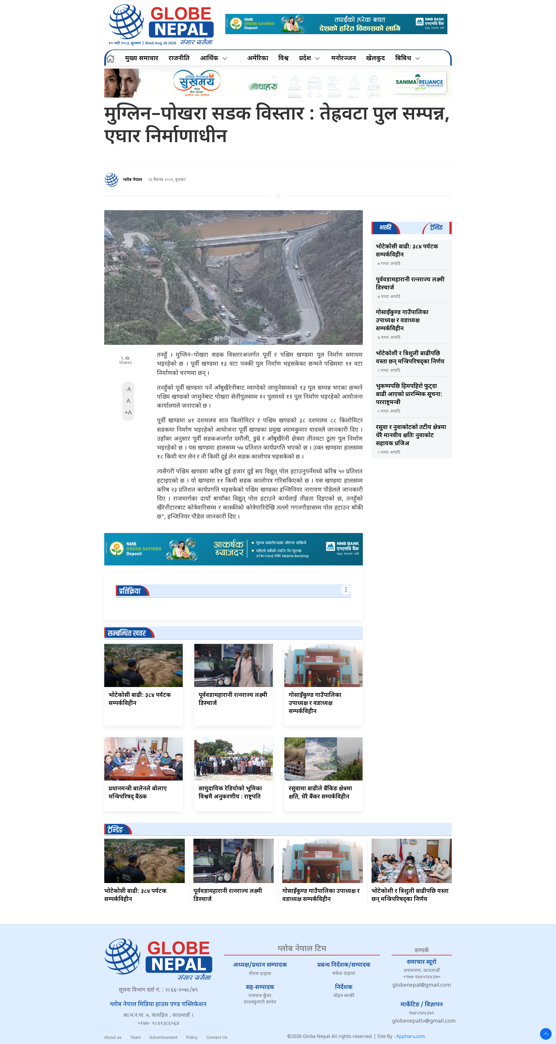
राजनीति (179, 58)
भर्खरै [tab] (385, 228)
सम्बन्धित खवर (127, 634)
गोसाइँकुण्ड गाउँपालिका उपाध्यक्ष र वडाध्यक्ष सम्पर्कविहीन (315, 703)
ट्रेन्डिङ (115, 830)
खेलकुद (375, 58)
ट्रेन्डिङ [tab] (436, 228)
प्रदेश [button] (305, 58)
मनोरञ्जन (343, 58)
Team (135, 1037)
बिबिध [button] (403, 58)
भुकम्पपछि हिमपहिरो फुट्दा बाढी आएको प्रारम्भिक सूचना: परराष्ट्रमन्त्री (409, 394)
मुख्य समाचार (141, 58)
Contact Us (217, 1037)
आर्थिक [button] (209, 58)
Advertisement (163, 1037)
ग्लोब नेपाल (132, 180)
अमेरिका (257, 58)
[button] (546, 1034)
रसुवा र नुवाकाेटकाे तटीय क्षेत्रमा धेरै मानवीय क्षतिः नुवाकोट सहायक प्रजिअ (411, 436)
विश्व (283, 58)
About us (113, 1037)
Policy (191, 1037)
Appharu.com (410, 1037)
